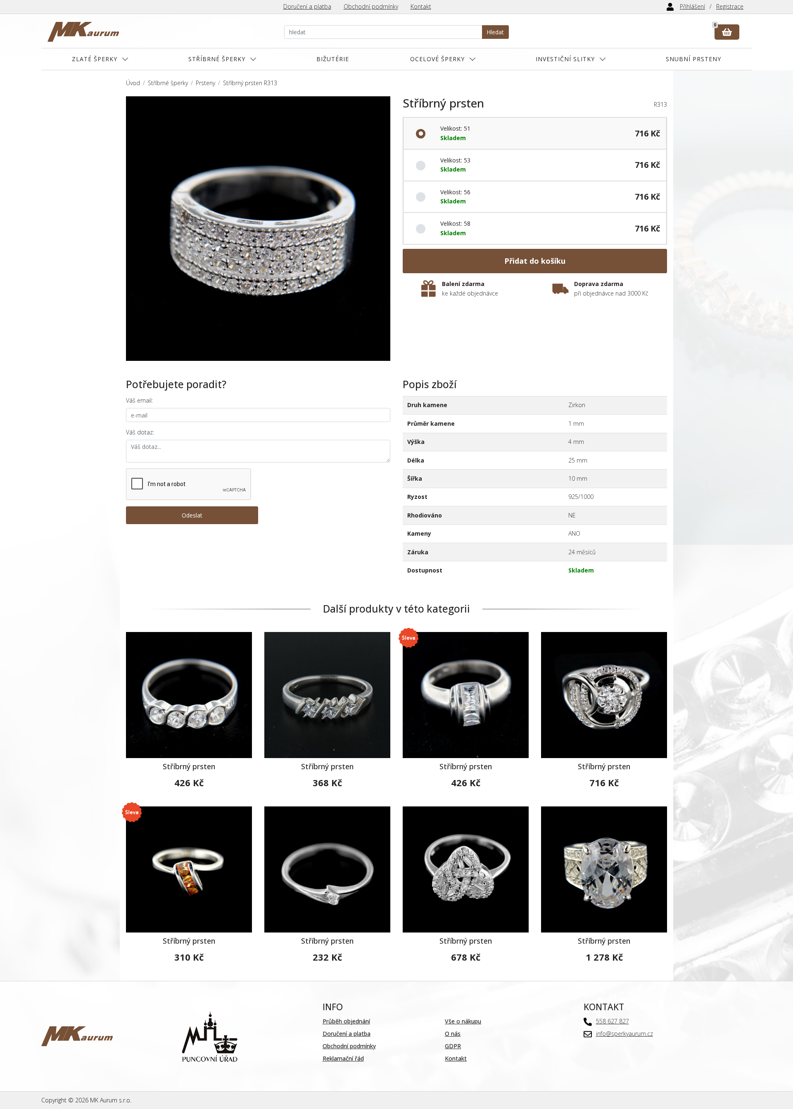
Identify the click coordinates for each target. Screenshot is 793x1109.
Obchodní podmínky (371, 6)
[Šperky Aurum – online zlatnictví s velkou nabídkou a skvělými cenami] (83, 32)
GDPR (453, 1046)
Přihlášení (692, 6)
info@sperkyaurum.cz (624, 1033)
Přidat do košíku (534, 261)
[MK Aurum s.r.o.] (77, 1036)
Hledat (495, 32)
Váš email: (139, 400)
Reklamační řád (343, 1058)
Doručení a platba (307, 6)
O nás (453, 1033)
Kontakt (421, 6)
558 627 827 (612, 1021)
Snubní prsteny (693, 59)
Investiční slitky (565, 59)
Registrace (729, 6)
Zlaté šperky (94, 59)
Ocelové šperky (437, 59)
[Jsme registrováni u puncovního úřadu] (209, 1036)
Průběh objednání (346, 1021)
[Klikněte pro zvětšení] (258, 228)
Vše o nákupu (463, 1021)
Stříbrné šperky (216, 59)
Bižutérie (332, 59)
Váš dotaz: (140, 432)
